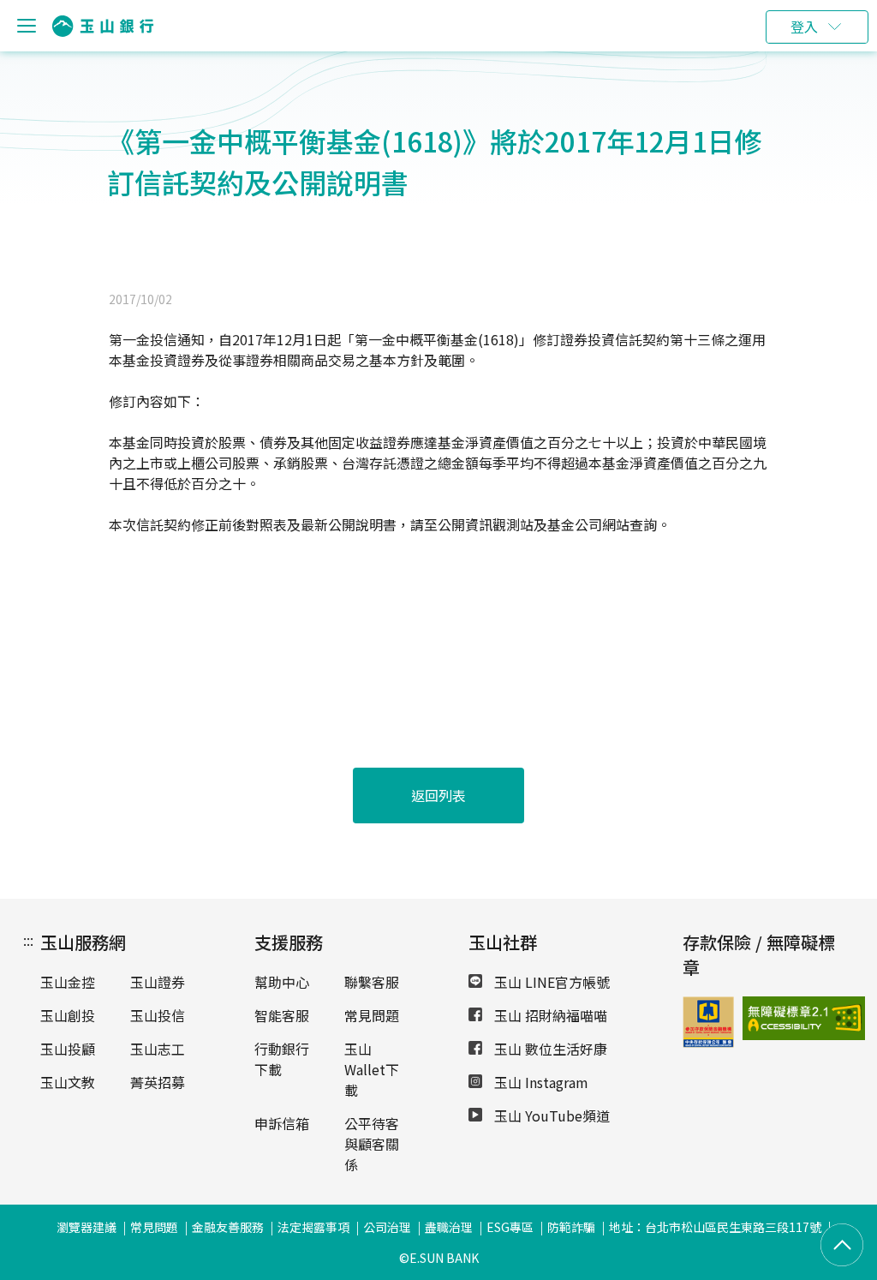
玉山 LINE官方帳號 (550, 982)
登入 (804, 26)
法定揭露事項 (313, 1226)
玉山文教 (67, 1082)
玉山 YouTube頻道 (550, 1115)
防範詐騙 (571, 1226)
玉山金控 (67, 982)
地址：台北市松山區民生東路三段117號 (715, 1226)
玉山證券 (157, 982)
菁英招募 (157, 1082)
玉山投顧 (67, 1048)
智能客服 (281, 1015)
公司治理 (387, 1226)
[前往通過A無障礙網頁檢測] (760, 1018)
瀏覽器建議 (86, 1226)
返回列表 (438, 795)
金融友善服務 (228, 1226)
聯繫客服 (371, 982)
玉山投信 (157, 1015)
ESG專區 (510, 1226)
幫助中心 (281, 982)
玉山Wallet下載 (371, 1069)
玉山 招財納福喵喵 (549, 1015)
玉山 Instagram (539, 1082)
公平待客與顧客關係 (371, 1144)
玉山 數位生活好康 (549, 1048)
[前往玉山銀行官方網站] (102, 26)
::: (28, 940)
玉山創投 (67, 1015)
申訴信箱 (281, 1123)
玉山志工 (157, 1048)
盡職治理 (449, 1226)
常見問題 (371, 1015)
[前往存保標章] (708, 1042)
